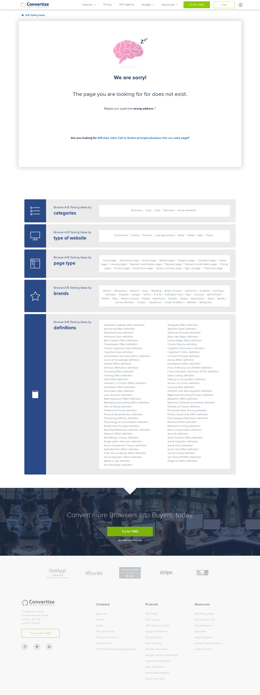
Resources (169, 4)
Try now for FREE (40, 633)
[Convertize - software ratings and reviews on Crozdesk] (130, 573)
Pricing (107, 4)
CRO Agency (126, 4)
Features (88, 4)
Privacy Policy (104, 643)
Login (224, 4)
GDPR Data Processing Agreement (115, 649)
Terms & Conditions (107, 637)
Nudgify (147, 4)
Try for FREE (196, 4)
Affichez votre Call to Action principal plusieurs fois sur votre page (143, 138)
